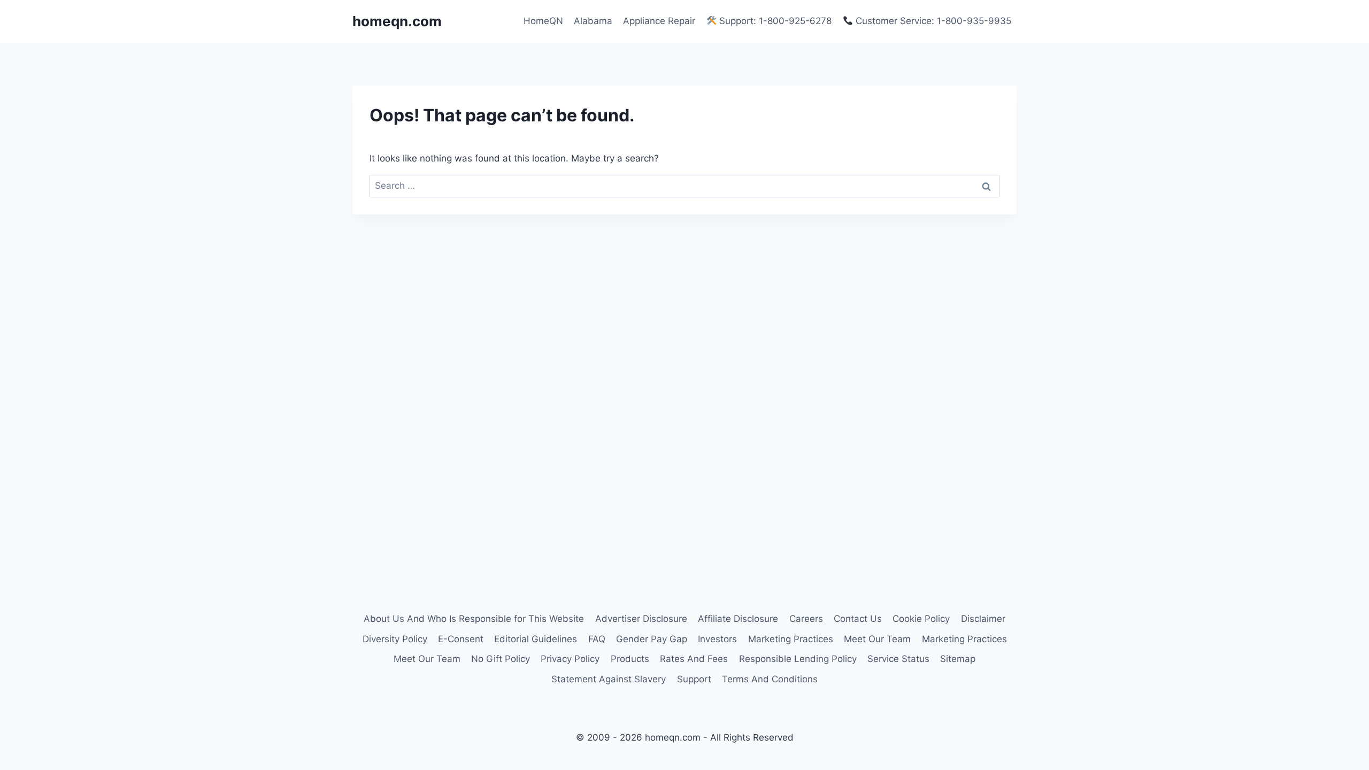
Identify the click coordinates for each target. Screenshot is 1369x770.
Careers (806, 618)
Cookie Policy (921, 618)
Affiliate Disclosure (738, 618)
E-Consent (460, 639)
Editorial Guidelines (535, 639)
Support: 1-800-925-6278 (774, 21)
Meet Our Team (877, 639)
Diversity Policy (395, 639)
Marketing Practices (790, 639)
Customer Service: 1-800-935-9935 (932, 21)
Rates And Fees (694, 658)
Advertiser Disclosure (641, 618)
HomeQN (543, 21)
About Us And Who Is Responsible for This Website (474, 618)
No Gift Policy (500, 658)
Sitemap (957, 658)
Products (630, 658)
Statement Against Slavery (608, 679)
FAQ (596, 639)
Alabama (593, 21)
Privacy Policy (570, 658)
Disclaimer (983, 618)
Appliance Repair (659, 21)
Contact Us (858, 618)
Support (694, 679)
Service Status (898, 658)
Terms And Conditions (770, 679)
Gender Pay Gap (651, 639)
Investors (717, 639)
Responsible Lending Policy (798, 658)
